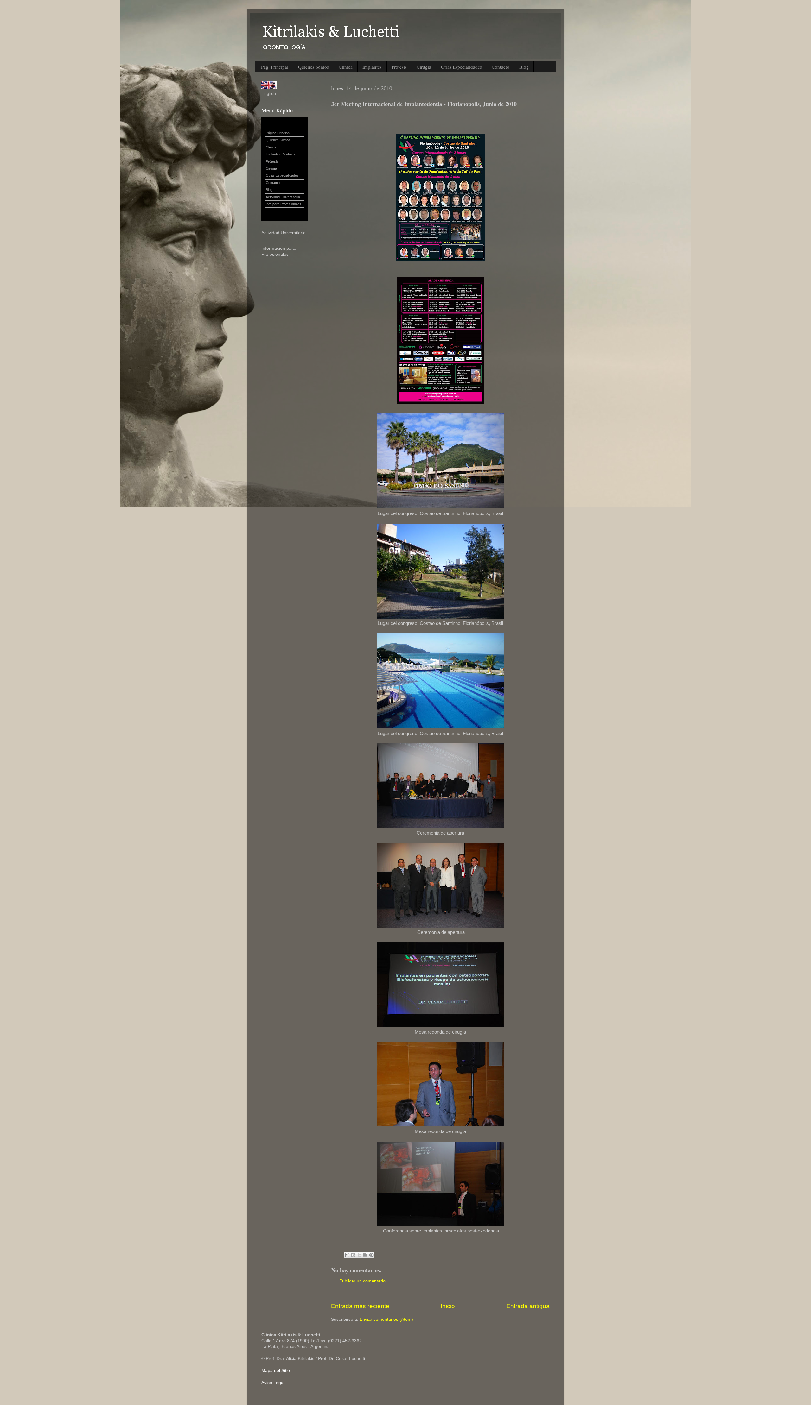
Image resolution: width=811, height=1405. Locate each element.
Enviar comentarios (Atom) (386, 1319)
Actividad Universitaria (283, 197)
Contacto (500, 67)
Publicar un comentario (362, 1281)
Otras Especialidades (461, 67)
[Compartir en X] (359, 1255)
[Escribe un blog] (353, 1255)
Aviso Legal (272, 1382)
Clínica (346, 67)
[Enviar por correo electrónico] (347, 1255)
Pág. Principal (274, 67)
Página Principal (278, 133)
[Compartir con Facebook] (365, 1255)
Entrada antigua (528, 1306)
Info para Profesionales (283, 204)
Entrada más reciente (360, 1306)
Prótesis (399, 67)
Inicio (448, 1306)
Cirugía (424, 67)
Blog (524, 67)
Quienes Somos (313, 67)
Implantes (372, 67)
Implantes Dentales (280, 154)
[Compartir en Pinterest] (371, 1255)
